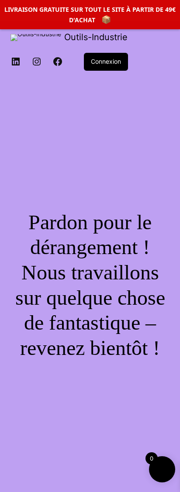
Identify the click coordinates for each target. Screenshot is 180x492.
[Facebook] (57, 61)
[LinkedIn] (15, 61)
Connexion (106, 61)
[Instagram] (36, 61)
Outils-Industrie (96, 37)
